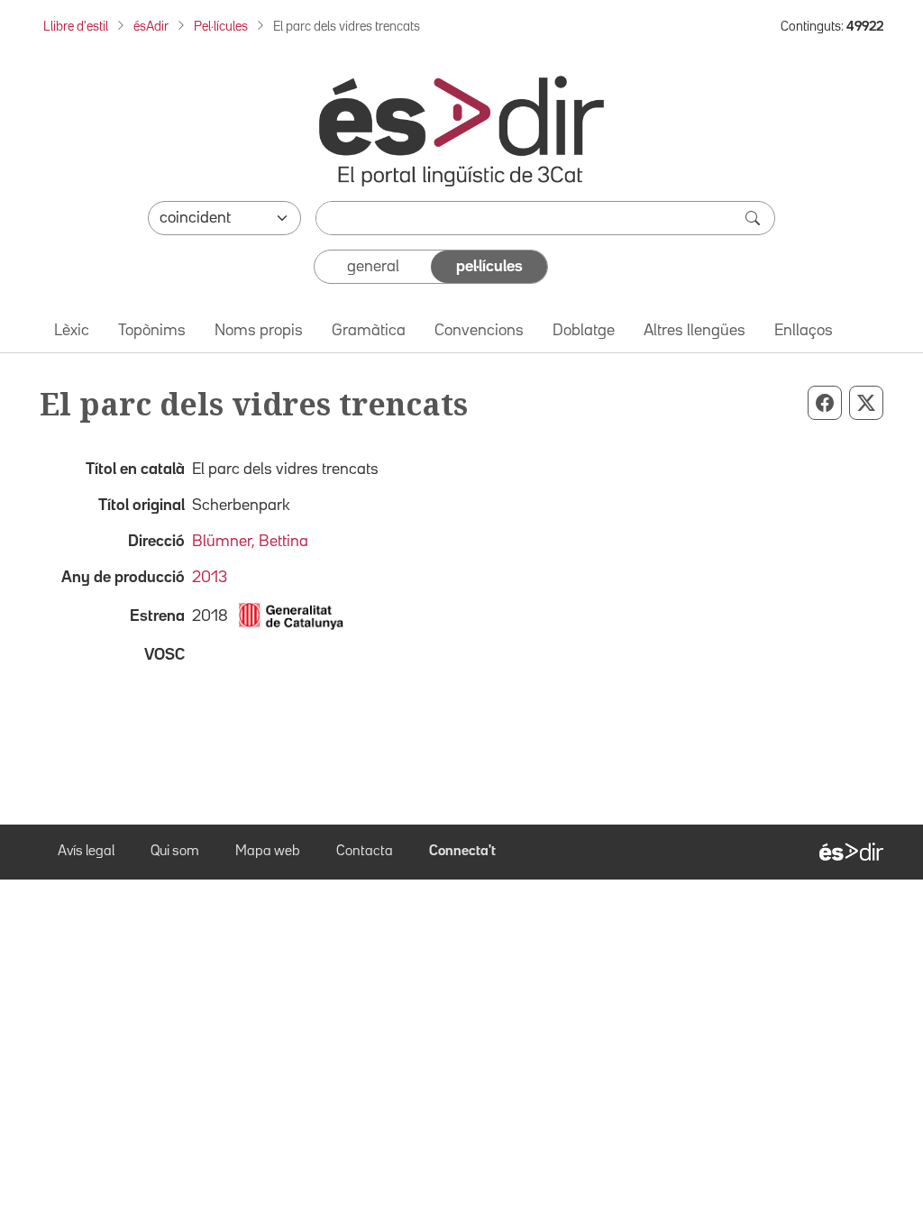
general (373, 267)
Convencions (479, 331)
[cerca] (754, 218)
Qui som (175, 851)
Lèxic (71, 331)
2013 (209, 577)
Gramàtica (369, 331)
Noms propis (259, 331)
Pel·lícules (221, 26)
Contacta (364, 851)
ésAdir (151, 26)
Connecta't (462, 851)
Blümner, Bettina (250, 541)
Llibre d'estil (75, 26)
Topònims (152, 331)
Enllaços (803, 331)
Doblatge (584, 331)
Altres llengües (694, 331)
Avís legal (86, 851)
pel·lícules (489, 267)
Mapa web (267, 851)
